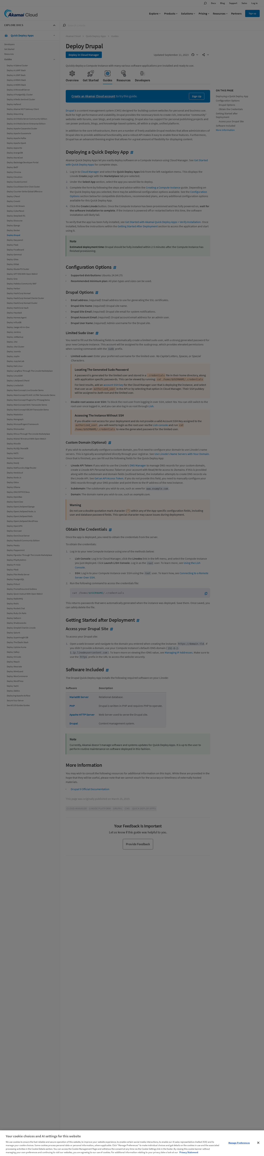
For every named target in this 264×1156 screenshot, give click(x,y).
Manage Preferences (239, 1142)
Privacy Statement (188, 1152)
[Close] (258, 1143)
